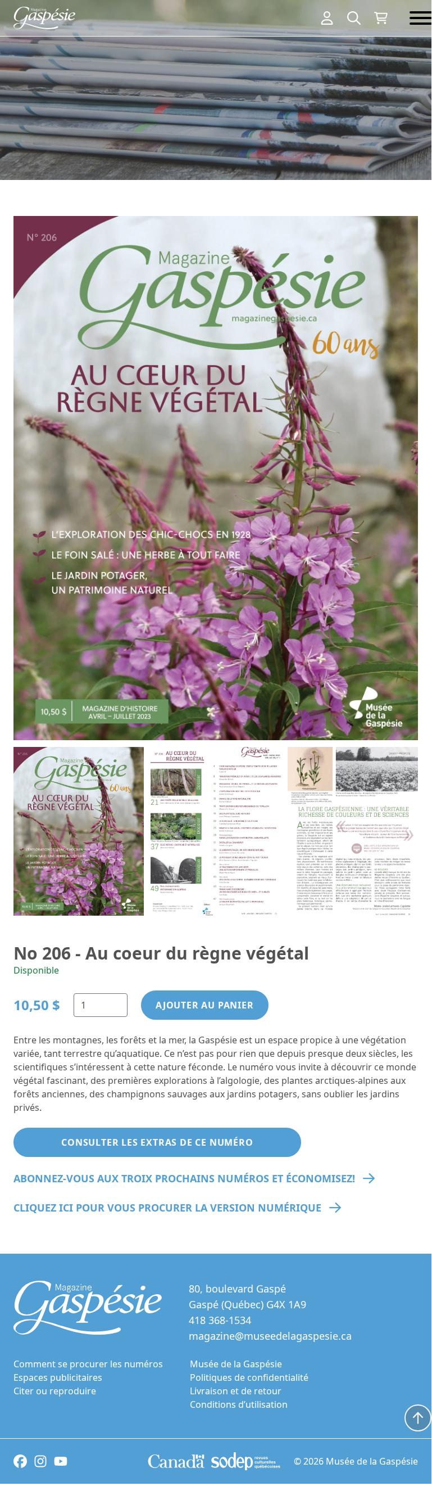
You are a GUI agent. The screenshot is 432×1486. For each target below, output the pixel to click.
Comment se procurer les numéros (88, 1364)
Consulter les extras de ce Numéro (157, 1142)
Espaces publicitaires (57, 1377)
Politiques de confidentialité (249, 1377)
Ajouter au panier (205, 1005)
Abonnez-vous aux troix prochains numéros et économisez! (184, 1178)
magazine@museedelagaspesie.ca (270, 1336)
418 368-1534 (220, 1320)
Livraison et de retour (235, 1391)
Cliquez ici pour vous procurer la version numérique (167, 1207)
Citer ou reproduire (54, 1391)
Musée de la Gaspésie (236, 1364)
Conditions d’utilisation (239, 1404)
